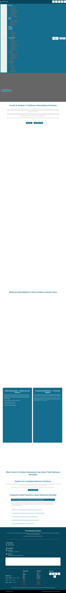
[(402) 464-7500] (0, 1)
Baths (9, 19)
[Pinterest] (65, 1)
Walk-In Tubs (13, 25)
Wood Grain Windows (14, 16)
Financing (10, 27)
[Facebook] (53, 1)
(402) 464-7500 (5, 1)
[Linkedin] (62, 1)
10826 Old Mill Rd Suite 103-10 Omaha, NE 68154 (15, 555)
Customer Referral (14, 66)
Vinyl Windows (13, 15)
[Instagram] (59, 1)
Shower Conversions (14, 22)
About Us (10, 29)
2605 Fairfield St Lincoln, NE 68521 (13, 551)
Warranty (12, 31)
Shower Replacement (14, 20)
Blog (11, 30)
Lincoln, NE (13, 36)
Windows (10, 5)
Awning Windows (13, 6)
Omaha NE (13, 35)
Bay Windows (13, 9)
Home (24, 573)
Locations (12, 34)
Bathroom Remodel (14, 21)
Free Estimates (11, 37)
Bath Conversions (14, 24)
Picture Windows (13, 12)
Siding (9, 26)
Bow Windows (13, 41)
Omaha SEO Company (56, 591)
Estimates (39, 578)
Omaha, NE (10, 553)
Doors (9, 17)
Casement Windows (14, 10)
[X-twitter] (56, 1)
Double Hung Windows (14, 11)
